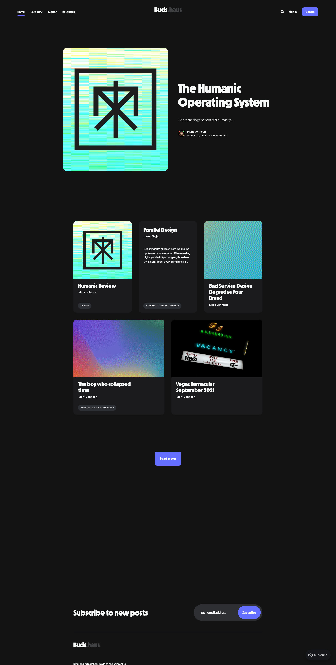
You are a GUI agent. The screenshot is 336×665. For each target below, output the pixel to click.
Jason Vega (151, 236)
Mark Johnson (196, 131)
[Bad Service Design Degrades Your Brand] (233, 267)
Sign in (293, 11)
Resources (68, 11)
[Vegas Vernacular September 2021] (217, 367)
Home (21, 11)
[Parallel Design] (168, 267)
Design (85, 306)
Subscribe (249, 612)
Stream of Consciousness (162, 306)
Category (36, 11)
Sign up (310, 11)
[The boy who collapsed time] (119, 367)
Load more (168, 458)
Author (52, 11)
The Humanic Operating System (224, 94)
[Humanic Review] (103, 267)
